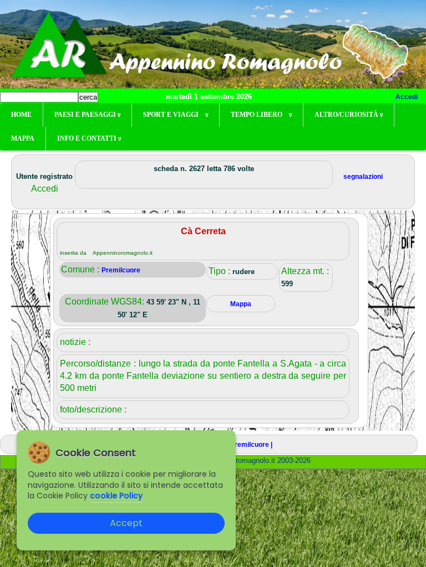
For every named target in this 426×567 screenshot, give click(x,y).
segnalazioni (363, 177)
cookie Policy (116, 495)
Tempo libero (261, 114)
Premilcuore (121, 270)
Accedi (406, 97)
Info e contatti (89, 138)
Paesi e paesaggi (87, 114)
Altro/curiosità (349, 114)
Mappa (22, 138)
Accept (126, 523)
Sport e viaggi (175, 114)
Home (21, 114)
